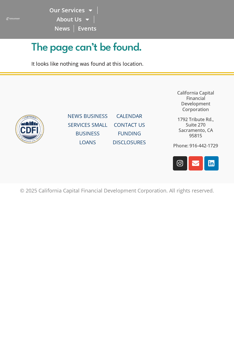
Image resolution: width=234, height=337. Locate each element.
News (62, 28)
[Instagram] (180, 163)
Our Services (67, 10)
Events (87, 28)
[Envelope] (196, 163)
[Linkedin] (211, 163)
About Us (69, 19)
